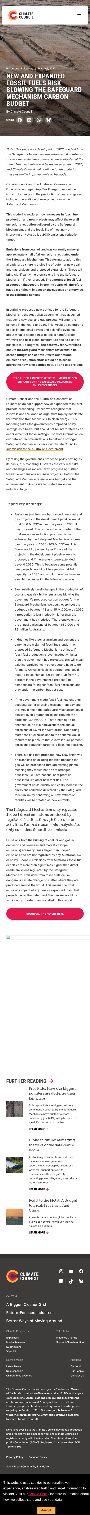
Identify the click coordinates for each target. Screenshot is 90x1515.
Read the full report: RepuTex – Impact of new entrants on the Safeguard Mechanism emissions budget (45, 381)
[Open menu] (79, 15)
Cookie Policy (38, 1494)
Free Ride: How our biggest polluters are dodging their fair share (52, 1093)
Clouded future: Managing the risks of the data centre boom (52, 1145)
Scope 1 (12, 815)
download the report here (45, 914)
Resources (12, 68)
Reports (28, 68)
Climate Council (21, 111)
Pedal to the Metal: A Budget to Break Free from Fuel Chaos (53, 1205)
